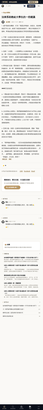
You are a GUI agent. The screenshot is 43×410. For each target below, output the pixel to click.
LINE (21, 171)
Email (33, 171)
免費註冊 (31, 6)
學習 (10, 159)
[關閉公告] (40, 2)
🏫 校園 (8, 22)
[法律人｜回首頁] (2, 6)
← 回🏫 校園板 (6, 12)
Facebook (27, 171)
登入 (39, 6)
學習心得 (4, 159)
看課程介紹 (33, 2)
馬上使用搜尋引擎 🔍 (12, 187)
